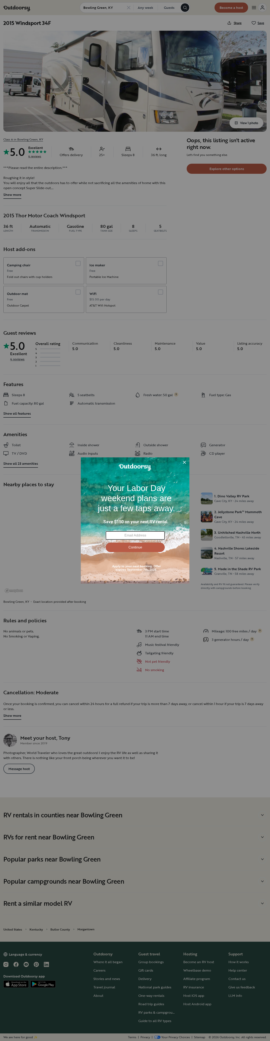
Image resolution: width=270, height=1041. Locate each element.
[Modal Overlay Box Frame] (135, 520)
